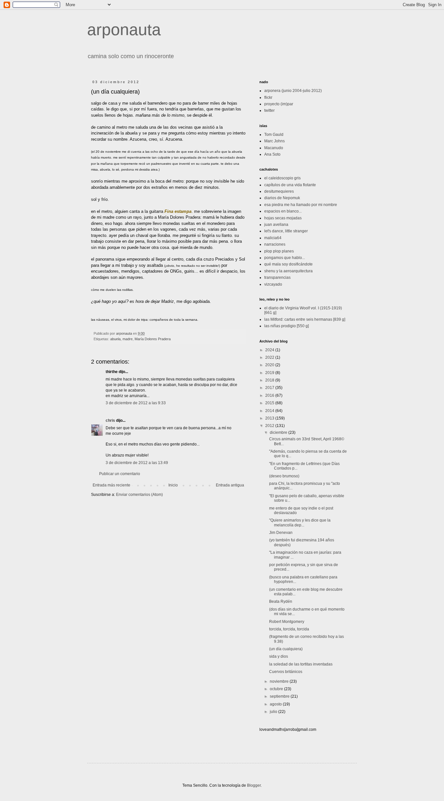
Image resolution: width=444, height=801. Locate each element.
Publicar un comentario (119, 474)
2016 (270, 395)
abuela (115, 339)
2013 (270, 418)
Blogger (254, 785)
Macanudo (273, 148)
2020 (270, 365)
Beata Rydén (280, 601)
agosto (276, 704)
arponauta (124, 29)
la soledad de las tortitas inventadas (301, 664)
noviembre (280, 681)
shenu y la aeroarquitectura (288, 271)
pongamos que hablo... (284, 257)
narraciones (274, 244)
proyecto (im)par (278, 104)
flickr (268, 97)
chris (110, 420)
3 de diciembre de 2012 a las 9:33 (136, 403)
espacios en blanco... (283, 211)
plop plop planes (279, 251)
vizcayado (273, 284)
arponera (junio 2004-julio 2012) (293, 90)
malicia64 (272, 238)
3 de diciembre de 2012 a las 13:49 (137, 462)
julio (274, 711)
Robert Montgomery (286, 621)
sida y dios (278, 656)
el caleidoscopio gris (282, 178)
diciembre (279, 432)
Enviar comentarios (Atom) (139, 494)
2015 (270, 403)
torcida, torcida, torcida (289, 629)
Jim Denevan (281, 532)
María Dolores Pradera (153, 339)
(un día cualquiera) (286, 649)
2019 (270, 372)
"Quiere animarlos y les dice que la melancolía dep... (300, 522)
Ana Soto (272, 154)
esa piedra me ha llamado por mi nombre (300, 204)
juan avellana (276, 224)
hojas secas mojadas (283, 218)
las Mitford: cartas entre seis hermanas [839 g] (304, 319)
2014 (270, 410)
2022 (270, 357)
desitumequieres (279, 191)
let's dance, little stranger (286, 231)
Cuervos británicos (285, 671)
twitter (269, 110)
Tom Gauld (273, 134)
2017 (270, 387)
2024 (270, 350)
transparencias (277, 277)
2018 (270, 380)
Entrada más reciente (111, 485)
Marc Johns (274, 141)
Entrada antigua (230, 485)
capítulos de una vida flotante (290, 185)
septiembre (280, 696)
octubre (277, 689)
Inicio (173, 485)
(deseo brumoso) (284, 476)
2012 (270, 425)
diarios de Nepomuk (282, 198)
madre (128, 339)
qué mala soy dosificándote (288, 264)
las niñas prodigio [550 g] (286, 326)
